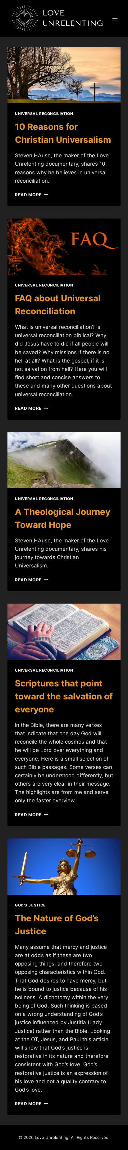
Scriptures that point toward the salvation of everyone (64, 696)
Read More (31, 194)
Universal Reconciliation (44, 113)
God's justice (30, 905)
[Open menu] (115, 18)
